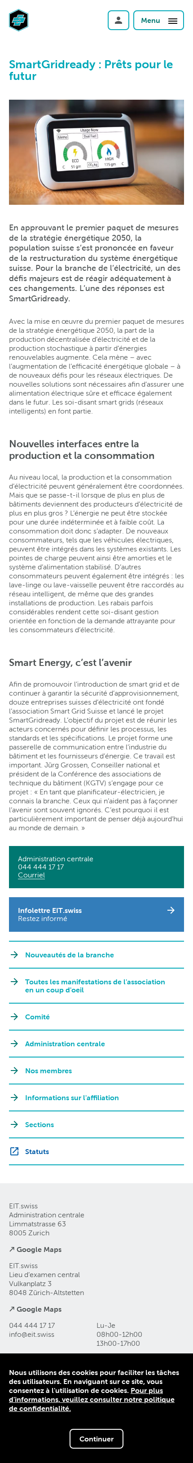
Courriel (31, 875)
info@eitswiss (31, 1334)
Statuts (37, 1151)
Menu (151, 20)
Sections (39, 1124)
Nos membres (48, 1070)
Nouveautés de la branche (69, 955)
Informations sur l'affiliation (72, 1097)
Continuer (96, 1439)
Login (118, 20)
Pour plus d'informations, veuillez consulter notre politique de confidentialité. (92, 1399)
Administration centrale (65, 1044)
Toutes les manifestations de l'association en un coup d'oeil (95, 986)
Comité (37, 1017)
